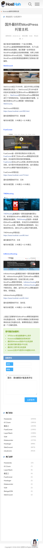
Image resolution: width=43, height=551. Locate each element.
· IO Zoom (7, 422)
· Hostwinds (7, 419)
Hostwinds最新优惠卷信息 (11, 10)
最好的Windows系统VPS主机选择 (20, 341)
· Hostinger (7, 444)
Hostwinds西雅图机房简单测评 (19, 339)
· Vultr (5, 437)
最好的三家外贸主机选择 (17, 347)
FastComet (7, 156)
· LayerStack (7, 433)
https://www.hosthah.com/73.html (15, 175)
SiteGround (14, 95)
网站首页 (9, 17)
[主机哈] (14, 4)
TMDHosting (8, 214)
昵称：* (9, 364)
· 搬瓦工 (6, 426)
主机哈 (22, 547)
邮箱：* (9, 369)
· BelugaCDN (8, 491)
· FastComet (7, 429)
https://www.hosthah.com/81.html (15, 298)
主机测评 (17, 17)
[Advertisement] (21, 519)
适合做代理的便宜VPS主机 (18, 344)
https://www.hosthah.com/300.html (16, 111)
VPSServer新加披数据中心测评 (19, 336)
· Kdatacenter (8, 440)
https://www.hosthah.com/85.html (15, 235)
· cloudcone (7, 451)
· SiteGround (8, 447)
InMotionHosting (30, 282)
